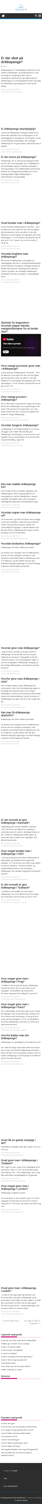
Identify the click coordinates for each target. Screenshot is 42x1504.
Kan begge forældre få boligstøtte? (32, 1322)
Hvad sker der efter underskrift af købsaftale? (19, 1340)
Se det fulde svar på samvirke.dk (12, 445)
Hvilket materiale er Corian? (11, 1369)
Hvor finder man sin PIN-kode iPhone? (16, 1366)
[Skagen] (3, 15)
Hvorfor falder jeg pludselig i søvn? (14, 1443)
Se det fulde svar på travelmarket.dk (13, 999)
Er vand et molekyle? (9, 1353)
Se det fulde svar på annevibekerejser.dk (15, 420)
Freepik (14, 1470)
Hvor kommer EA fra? (9, 1436)
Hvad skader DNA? (8, 1363)
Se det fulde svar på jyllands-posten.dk (14, 538)
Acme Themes (22, 1500)
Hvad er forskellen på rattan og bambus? (17, 1356)
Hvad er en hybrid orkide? (11, 1347)
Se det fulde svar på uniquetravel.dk (13, 1181)
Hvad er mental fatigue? (10, 1440)
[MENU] (39, 15)
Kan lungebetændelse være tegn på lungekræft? (19, 1449)
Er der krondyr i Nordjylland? (12, 1350)
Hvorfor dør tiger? (8, 1423)
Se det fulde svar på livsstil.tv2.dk (12, 1155)
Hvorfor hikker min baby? (10, 1446)
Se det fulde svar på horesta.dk (11, 92)
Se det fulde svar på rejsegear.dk (12, 1212)
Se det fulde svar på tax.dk (10, 183)
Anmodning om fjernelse (11, 89)
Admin (5, 66)
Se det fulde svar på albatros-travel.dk (13, 902)
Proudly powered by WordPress (13, 1498)
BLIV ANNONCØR (10, 1486)
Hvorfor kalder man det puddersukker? (16, 1433)
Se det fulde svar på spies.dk (10, 249)
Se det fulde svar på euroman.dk (12, 846)
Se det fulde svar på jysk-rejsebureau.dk (14, 879)
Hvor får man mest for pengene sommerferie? (19, 1427)
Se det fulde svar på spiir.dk (10, 673)
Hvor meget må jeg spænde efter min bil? (17, 1430)
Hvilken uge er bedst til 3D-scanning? (15, 1344)
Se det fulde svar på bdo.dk (10, 282)
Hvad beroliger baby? (11, 1321)
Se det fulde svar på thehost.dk (11, 152)
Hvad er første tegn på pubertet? (14, 1360)
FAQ (5, 1478)
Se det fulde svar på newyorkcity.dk (13, 707)
